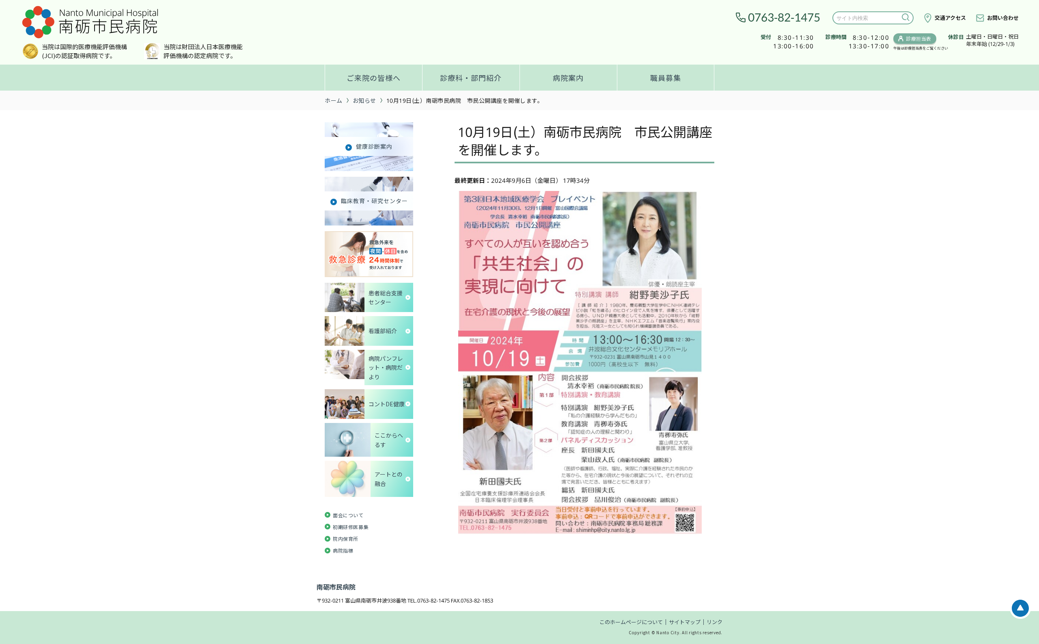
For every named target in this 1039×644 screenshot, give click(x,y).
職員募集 (665, 77)
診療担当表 (918, 38)
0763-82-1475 (784, 17)
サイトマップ (685, 622)
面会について (348, 515)
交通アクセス (950, 18)
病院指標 (343, 550)
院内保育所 (345, 538)
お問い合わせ (1003, 18)
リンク (714, 622)
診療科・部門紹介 (471, 77)
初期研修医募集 (351, 526)
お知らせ (364, 100)
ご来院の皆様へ (374, 77)
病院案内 (568, 77)
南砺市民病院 (336, 587)
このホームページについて (631, 622)
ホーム (334, 100)
